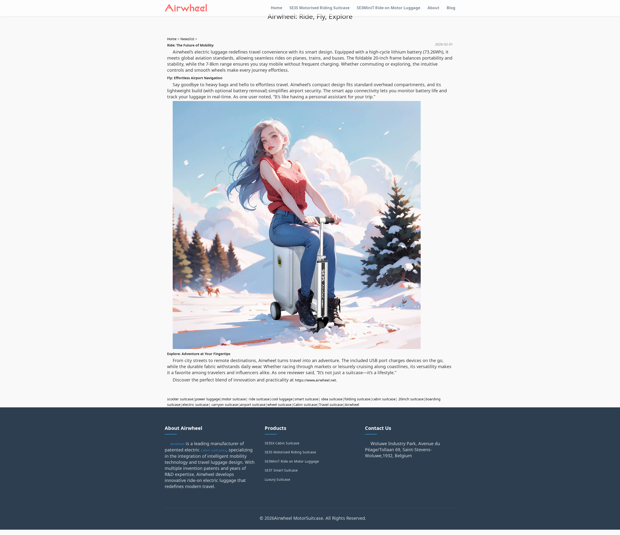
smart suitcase (306, 399)
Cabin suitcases (213, 450)
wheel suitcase (279, 404)
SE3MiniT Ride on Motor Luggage (388, 7)
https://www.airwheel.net (315, 380)
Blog (451, 7)
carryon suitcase (224, 404)
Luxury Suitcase (277, 479)
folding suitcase (357, 399)
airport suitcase (252, 404)
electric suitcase (195, 404)
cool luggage (282, 399)
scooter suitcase (180, 399)
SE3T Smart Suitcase (281, 470)
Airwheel (352, 404)
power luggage (207, 399)
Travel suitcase (331, 404)
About (433, 7)
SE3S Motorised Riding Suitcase (319, 7)
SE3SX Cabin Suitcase (282, 443)
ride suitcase (259, 399)
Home (276, 7)
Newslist (187, 39)
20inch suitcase (411, 399)
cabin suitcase (383, 399)
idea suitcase (331, 399)
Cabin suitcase (305, 404)
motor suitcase (234, 399)
